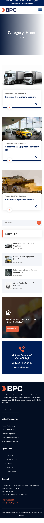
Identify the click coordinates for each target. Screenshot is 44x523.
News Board (11, 471)
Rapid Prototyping (8, 426)
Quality (9, 463)
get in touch (12, 329)
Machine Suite (12, 460)
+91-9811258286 (8, 500)
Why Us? (10, 467)
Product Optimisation (10, 441)
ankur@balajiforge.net (22, 367)
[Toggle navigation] (40, 10)
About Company (10, 410)
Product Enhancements (10, 437)
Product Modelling (8, 430)
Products (10, 456)
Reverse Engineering (9, 434)
